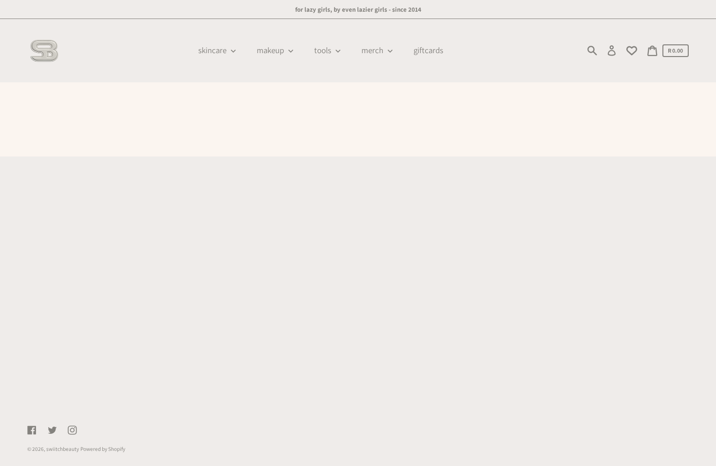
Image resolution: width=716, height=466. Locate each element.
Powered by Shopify (102, 449)
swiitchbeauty (62, 449)
